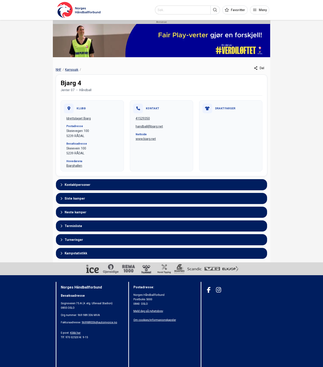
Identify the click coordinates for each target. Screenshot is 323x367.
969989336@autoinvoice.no (99, 322)
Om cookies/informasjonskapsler (154, 320)
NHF (58, 69)
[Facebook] (209, 290)
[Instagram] (218, 290)
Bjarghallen (74, 165)
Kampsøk (71, 69)
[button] (215, 10)
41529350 (143, 118)
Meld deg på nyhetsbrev (148, 311)
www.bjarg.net (146, 139)
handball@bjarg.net (149, 126)
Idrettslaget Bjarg (78, 118)
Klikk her (75, 332)
